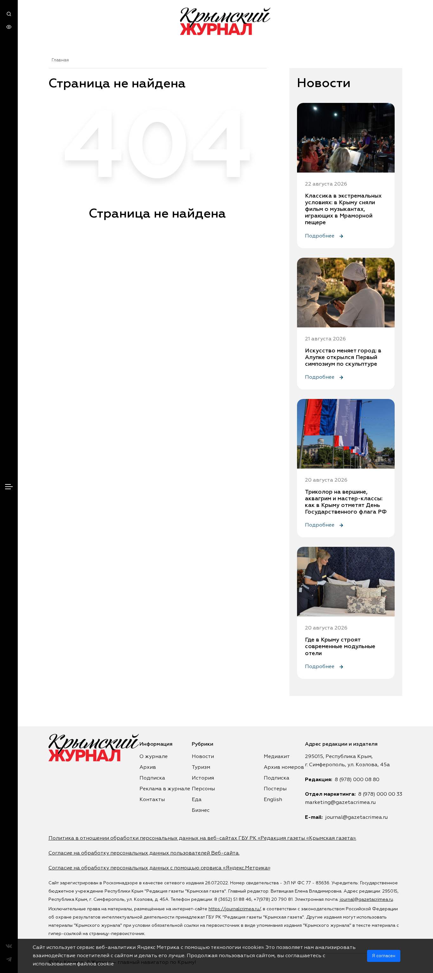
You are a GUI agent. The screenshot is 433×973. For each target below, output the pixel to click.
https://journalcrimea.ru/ (235, 909)
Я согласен (383, 956)
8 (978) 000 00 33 (380, 794)
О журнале (153, 756)
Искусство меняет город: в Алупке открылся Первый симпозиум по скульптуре (343, 357)
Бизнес (201, 810)
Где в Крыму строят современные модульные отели (340, 646)
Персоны (203, 789)
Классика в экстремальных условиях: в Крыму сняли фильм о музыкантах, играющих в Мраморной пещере (343, 209)
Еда (197, 799)
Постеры (275, 789)
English (273, 799)
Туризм (201, 767)
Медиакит (277, 756)
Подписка (152, 778)
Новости (203, 756)
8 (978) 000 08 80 (357, 779)
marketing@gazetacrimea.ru (340, 802)
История (203, 778)
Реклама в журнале (164, 789)
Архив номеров (284, 767)
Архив (147, 767)
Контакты (152, 799)
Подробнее (320, 236)
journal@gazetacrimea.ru (356, 817)
